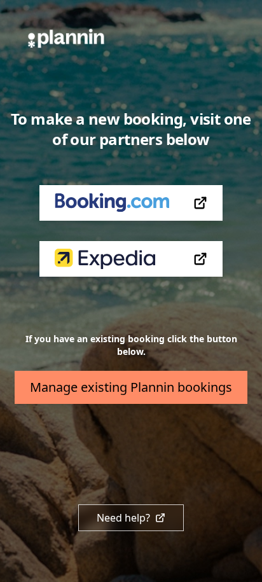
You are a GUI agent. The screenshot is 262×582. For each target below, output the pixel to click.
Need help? (123, 518)
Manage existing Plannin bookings (131, 387)
